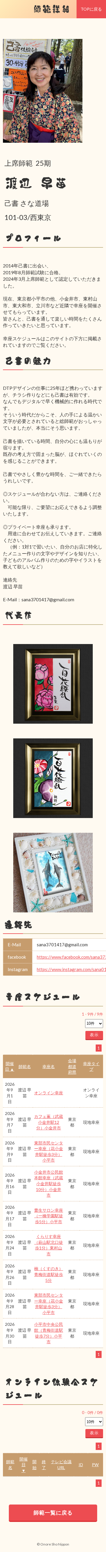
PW (95, 1464)
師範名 (25, 1066)
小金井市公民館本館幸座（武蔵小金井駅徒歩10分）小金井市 (48, 1184)
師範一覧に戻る (53, 1512)
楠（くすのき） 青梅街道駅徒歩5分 (48, 1274)
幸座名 (48, 1066)
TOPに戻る (91, 9)
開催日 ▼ (23, 1464)
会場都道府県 (72, 1066)
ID (81, 1464)
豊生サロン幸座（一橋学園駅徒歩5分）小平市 (48, 1216)
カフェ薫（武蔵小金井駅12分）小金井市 (48, 1122)
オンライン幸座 (48, 1092)
